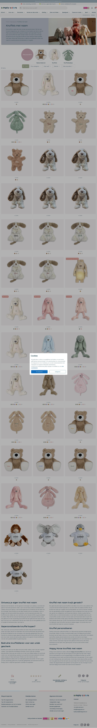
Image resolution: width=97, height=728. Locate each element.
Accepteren (39, 371)
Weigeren (57, 371)
